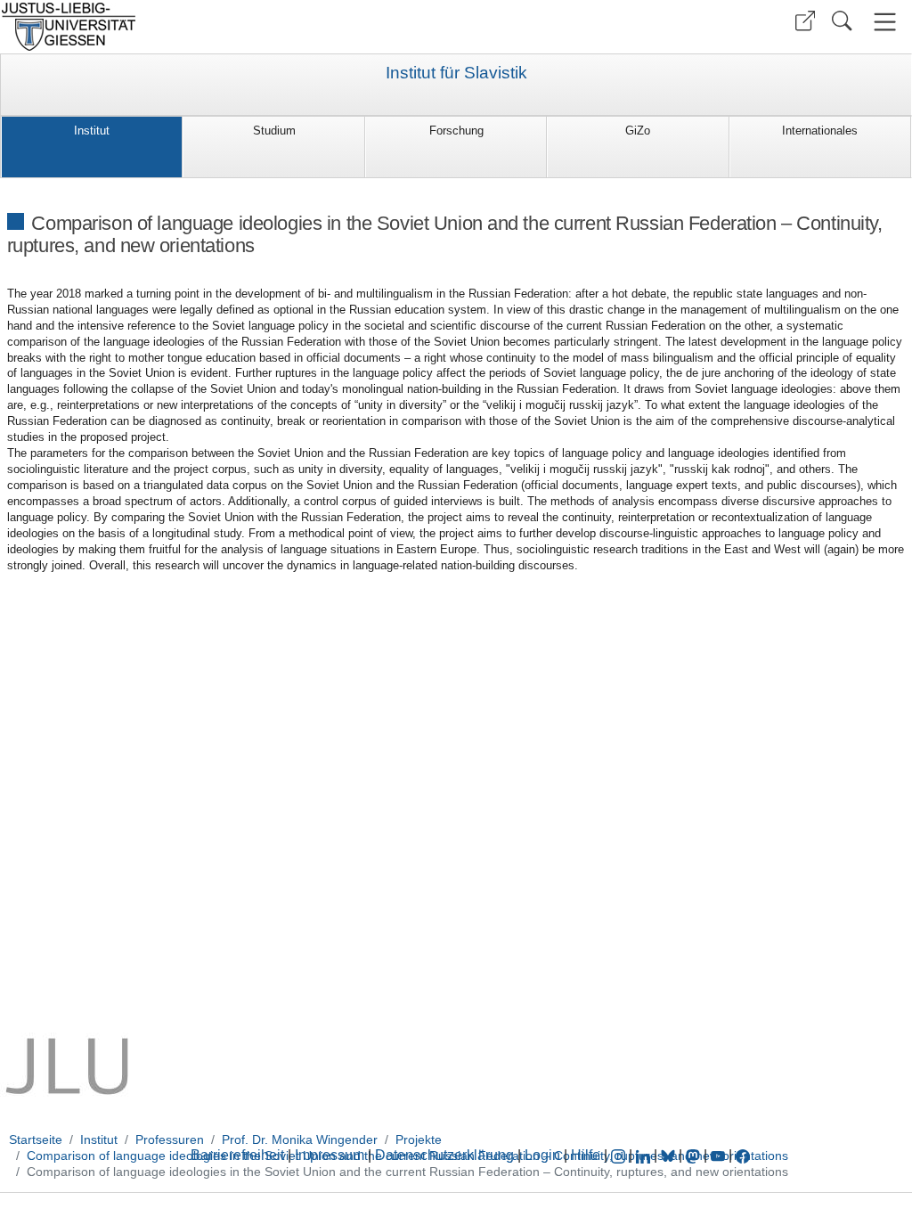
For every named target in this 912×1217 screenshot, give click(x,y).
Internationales (820, 130)
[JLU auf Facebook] (743, 1155)
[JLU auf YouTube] (718, 1155)
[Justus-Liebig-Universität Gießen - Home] (226, 26)
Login (544, 1155)
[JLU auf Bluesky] (670, 1155)
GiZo (637, 130)
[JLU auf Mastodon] (695, 1155)
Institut (92, 130)
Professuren (169, 1139)
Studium (274, 130)
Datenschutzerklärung (444, 1155)
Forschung (456, 130)
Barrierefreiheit (237, 1155)
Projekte (418, 1139)
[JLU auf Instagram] (620, 1155)
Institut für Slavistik (456, 73)
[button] (805, 21)
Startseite (35, 1139)
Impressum (329, 1155)
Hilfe (585, 1155)
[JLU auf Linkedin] (645, 1155)
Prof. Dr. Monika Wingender (300, 1139)
